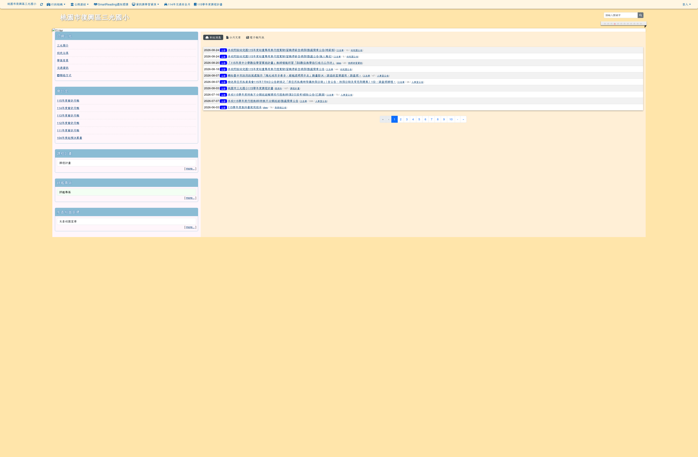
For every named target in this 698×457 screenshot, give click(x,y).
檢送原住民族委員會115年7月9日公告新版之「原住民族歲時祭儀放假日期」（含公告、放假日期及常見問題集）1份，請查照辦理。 (312, 83)
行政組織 (56, 4)
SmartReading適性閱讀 (112, 4)
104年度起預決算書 (69, 139)
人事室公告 (383, 76)
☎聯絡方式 (64, 76)
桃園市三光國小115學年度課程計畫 (250, 89)
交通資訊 (63, 69)
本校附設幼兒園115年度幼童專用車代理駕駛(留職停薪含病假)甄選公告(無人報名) (280, 57)
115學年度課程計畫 (209, 4)
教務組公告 (280, 108)
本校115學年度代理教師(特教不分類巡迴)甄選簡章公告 (263, 102)
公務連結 (80, 4)
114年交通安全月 (178, 4)
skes (339, 64)
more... (190, 169)
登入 (685, 4)
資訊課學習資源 (145, 4)
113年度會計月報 (68, 116)
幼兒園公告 (356, 51)
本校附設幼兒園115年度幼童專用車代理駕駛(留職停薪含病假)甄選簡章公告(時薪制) (281, 51)
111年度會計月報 (68, 131)
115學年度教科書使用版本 (245, 108)
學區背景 (63, 61)
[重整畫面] (41, 4)
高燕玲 (278, 89)
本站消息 (215, 38)
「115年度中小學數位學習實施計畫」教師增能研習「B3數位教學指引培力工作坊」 (281, 64)
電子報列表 (256, 38)
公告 (223, 51)
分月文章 (234, 38)
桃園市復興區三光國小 (21, 4)
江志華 (340, 51)
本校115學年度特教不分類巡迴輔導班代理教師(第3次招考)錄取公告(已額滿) (276, 95)
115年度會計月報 (68, 101)
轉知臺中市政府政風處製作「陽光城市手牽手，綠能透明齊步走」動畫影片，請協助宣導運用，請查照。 (295, 76)
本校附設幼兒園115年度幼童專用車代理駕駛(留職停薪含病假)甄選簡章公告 (276, 70)
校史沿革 (63, 54)
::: (227, 4)
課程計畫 (295, 89)
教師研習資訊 (355, 64)
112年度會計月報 (68, 124)
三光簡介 (63, 46)
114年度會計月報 (68, 109)
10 (451, 120)
